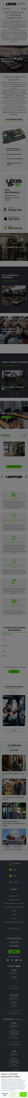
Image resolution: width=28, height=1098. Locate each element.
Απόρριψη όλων (5, 1094)
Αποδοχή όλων (23, 1094)
